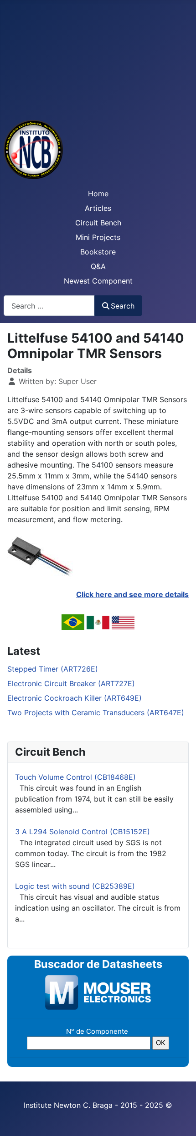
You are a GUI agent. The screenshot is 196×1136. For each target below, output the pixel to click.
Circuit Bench (98, 222)
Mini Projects (98, 237)
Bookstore (98, 251)
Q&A (98, 266)
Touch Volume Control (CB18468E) (75, 777)
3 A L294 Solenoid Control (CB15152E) (82, 831)
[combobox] (49, 305)
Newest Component (98, 280)
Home (98, 193)
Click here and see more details (132, 594)
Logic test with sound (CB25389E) (75, 886)
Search (122, 305)
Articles (98, 208)
